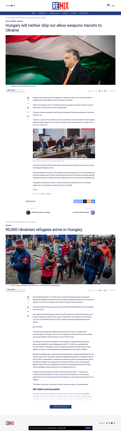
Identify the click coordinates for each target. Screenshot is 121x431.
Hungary (48, 194)
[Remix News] (60, 5)
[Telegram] (14, 5)
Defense (43, 194)
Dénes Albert (11, 90)
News (7, 21)
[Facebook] (7, 5)
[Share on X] (99, 91)
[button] (88, 428)
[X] (9, 5)
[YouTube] (11, 5)
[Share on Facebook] (97, 91)
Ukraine (20, 21)
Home (7, 17)
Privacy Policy (52, 428)
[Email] (102, 91)
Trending (13, 21)
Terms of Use (62, 428)
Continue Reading (60, 407)
